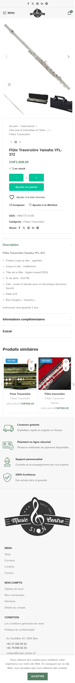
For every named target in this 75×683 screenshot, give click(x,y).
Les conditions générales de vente (24, 623)
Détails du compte (15, 607)
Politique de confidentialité (20, 629)
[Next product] (20, 142)
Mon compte (13, 582)
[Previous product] (11, 142)
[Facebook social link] (28, 3)
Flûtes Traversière (19, 134)
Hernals (55, 403)
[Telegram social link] (46, 3)
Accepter (37, 676)
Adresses (10, 601)
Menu (8, 548)
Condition (12, 617)
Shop (8, 554)
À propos (10, 560)
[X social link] (32, 3)
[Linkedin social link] (42, 3)
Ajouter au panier (26, 186)
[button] (6, 56)
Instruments (28, 126)
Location (9, 566)
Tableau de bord (14, 588)
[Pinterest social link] (37, 3)
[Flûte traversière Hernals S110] (54, 373)
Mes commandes (14, 595)
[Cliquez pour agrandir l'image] (9, 84)
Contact (9, 572)
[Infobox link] (37, 428)
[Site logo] (37, 12)
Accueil (13, 126)
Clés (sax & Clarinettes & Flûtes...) (29, 130)
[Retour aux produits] (15, 142)
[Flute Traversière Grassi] (20, 373)
